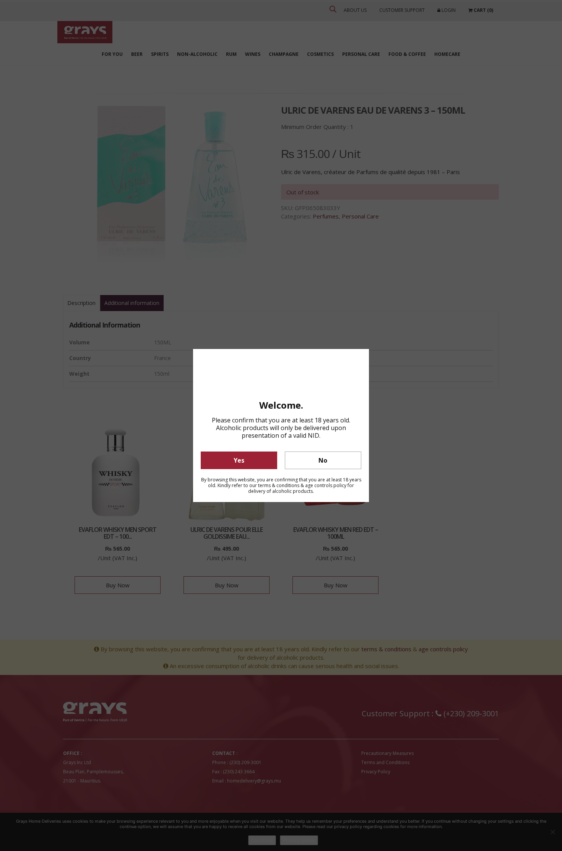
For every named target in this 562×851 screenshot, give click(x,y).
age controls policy (325, 485)
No (322, 460)
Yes (239, 460)
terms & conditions (278, 485)
